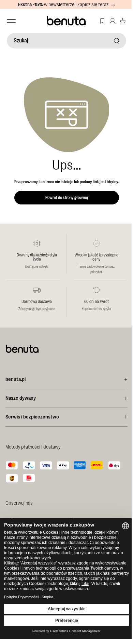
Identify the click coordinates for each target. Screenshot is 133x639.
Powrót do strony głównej (66, 197)
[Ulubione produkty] (102, 20)
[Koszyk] (122, 20)
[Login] (112, 20)
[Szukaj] (116, 40)
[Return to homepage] (67, 21)
